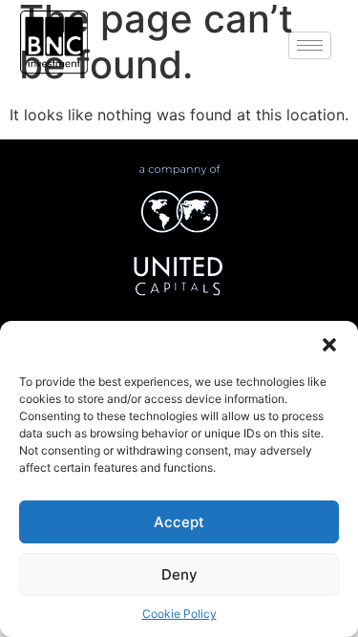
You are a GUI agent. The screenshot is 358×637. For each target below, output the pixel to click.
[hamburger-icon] (309, 45)
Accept (179, 522)
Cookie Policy (179, 613)
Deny (179, 574)
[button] (329, 344)
